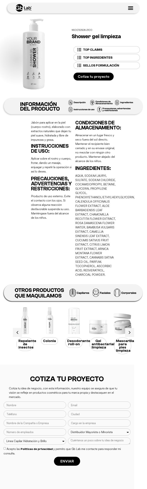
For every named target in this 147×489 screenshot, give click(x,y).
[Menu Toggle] (130, 8)
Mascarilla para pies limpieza (125, 346)
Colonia (49, 341)
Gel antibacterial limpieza (103, 344)
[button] (17, 332)
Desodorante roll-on (78, 342)
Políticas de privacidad (37, 449)
